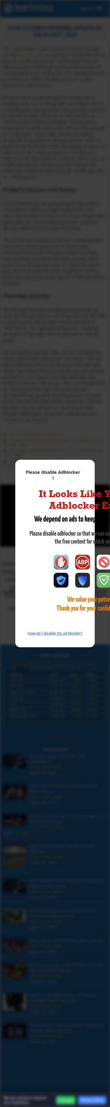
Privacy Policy (92, 1100)
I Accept (65, 1100)
